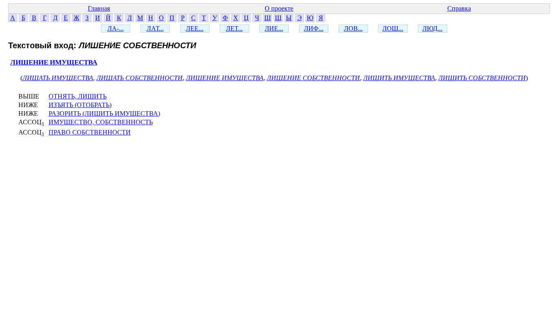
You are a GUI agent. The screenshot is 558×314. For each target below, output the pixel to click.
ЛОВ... (353, 28)
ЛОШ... (392, 28)
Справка (459, 8)
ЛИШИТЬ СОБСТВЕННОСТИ (482, 77)
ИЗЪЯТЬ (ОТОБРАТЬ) (80, 104)
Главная (99, 8)
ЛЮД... (432, 28)
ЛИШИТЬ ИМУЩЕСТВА (399, 77)
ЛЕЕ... (194, 28)
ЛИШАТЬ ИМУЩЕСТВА (57, 77)
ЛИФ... (314, 28)
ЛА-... (115, 28)
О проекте (279, 8)
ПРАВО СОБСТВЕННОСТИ (90, 132)
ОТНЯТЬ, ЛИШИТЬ (78, 96)
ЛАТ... (155, 28)
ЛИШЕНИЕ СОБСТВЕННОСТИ (313, 77)
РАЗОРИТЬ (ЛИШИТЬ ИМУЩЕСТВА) (104, 113)
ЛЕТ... (234, 28)
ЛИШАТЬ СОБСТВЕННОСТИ (139, 77)
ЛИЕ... (274, 28)
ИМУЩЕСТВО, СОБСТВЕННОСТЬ (101, 122)
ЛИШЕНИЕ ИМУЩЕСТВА (53, 62)
